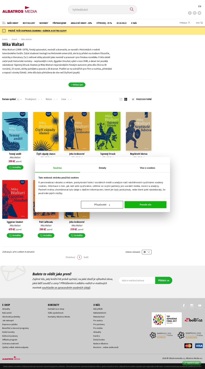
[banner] (19, 7)
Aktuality (6, 309)
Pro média (97, 328)
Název (49, 99)
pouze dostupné (144, 99)
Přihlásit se (163, 280)
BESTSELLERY (29, 22)
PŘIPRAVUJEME (59, 22)
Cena (63, 99)
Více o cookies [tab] (147, 168)
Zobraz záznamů (133, 252)
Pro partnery (99, 324)
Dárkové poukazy (10, 336)
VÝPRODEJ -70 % (104, 22)
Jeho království (76, 153)
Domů (5, 39)
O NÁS (134, 22)
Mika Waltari (15, 157)
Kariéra (96, 336)
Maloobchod (98, 316)
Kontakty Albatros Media (59, 316)
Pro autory (98, 320)
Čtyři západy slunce (45, 153)
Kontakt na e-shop (56, 309)
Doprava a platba (9, 324)
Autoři (14, 39)
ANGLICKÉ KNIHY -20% (81, 22)
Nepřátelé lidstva (138, 153)
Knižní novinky (8, 332)
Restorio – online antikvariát (105, 347)
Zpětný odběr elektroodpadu (15, 347)
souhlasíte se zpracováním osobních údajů (66, 287)
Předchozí (70, 257)
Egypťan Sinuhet (15, 222)
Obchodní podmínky (11, 316)
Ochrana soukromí (10, 343)
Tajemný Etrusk (107, 153)
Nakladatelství (99, 312)
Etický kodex (99, 339)
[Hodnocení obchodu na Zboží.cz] (192, 319)
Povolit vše (145, 204)
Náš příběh (98, 309)
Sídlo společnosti (55, 312)
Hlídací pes (78, 84)
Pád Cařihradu (46, 222)
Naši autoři (7, 312)
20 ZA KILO (121, 22)
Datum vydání (9, 99)
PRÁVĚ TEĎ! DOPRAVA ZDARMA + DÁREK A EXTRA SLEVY (37, 30)
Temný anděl (15, 153)
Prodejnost (30, 99)
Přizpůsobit (100, 204)
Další (86, 257)
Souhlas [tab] (57, 168)
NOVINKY (43, 22)
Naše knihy (12, 22)
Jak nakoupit (8, 320)
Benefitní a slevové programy (15, 328)
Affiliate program (9, 339)
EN (199, 6)
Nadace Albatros (100, 343)
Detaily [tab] (102, 168)
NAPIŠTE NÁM (193, 363)
